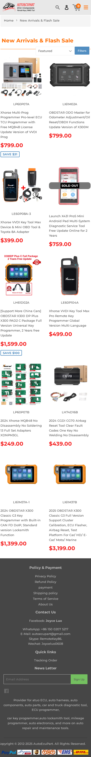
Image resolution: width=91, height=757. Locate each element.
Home (9, 20)
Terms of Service (45, 598)
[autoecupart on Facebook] (6, 692)
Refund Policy (45, 582)
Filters (82, 50)
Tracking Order (45, 660)
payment (45, 587)
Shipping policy (45, 593)
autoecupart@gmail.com (51, 634)
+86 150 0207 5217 (54, 629)
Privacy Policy (45, 576)
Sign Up (79, 679)
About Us (45, 604)
